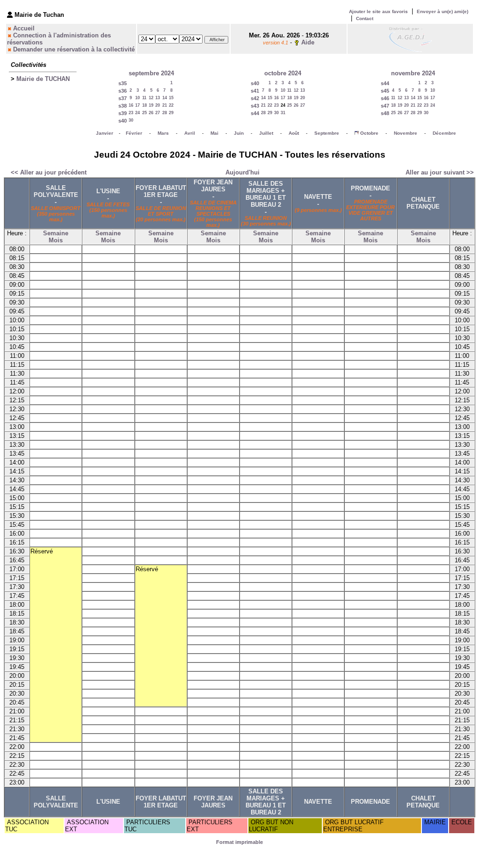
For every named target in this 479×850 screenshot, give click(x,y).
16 (131, 105)
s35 (122, 83)
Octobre (369, 133)
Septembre (326, 133)
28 (164, 112)
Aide (307, 42)
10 (137, 97)
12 (151, 97)
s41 (255, 91)
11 (144, 97)
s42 (255, 98)
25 (144, 112)
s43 (255, 106)
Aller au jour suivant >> (440, 172)
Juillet (266, 133)
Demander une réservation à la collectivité (74, 49)
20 (157, 105)
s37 (122, 98)
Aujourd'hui (242, 172)
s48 (385, 113)
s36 (122, 91)
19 (151, 105)
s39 (122, 113)
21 (164, 105)
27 (157, 112)
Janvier (104, 133)
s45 (385, 91)
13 (157, 97)
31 (283, 112)
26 (151, 112)
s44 (255, 113)
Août (294, 133)
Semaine (55, 233)
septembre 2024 (151, 73)
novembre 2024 (413, 73)
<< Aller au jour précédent (49, 172)
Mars (163, 133)
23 (131, 112)
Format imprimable (239, 842)
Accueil (24, 28)
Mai (214, 133)
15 (171, 97)
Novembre (405, 133)
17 (137, 105)
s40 (122, 121)
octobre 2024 (282, 73)
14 (164, 97)
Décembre (444, 133)
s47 (385, 106)
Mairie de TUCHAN (43, 78)
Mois (56, 240)
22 (171, 105)
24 (137, 112)
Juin (239, 133)
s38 (122, 106)
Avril (189, 133)
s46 (385, 98)
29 (171, 112)
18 (144, 105)
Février (134, 133)
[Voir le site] (410, 38)
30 (131, 120)
